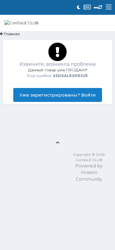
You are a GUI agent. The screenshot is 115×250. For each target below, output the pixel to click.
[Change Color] (95, 8)
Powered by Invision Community (89, 172)
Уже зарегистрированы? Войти (57, 95)
